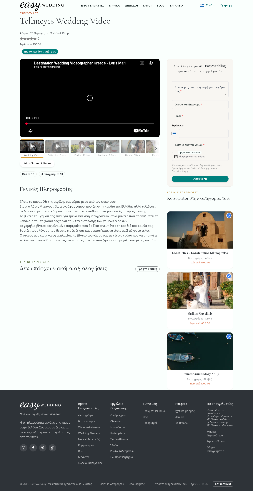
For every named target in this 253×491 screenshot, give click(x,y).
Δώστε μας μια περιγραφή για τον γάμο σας (200, 89)
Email (179, 116)
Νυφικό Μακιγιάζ (89, 439)
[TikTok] (52, 447)
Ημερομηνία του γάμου (192, 156)
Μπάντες (83, 457)
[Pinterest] (42, 447)
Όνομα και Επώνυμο (188, 104)
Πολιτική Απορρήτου (111, 484)
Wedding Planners (89, 433)
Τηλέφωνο (178, 125)
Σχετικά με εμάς (185, 411)
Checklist (115, 421)
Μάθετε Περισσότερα (215, 433)
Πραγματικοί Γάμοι (154, 411)
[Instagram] (23, 447)
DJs (80, 451)
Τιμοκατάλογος (216, 441)
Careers (179, 417)
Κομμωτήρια (86, 445)
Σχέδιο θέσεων (119, 439)
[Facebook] (33, 447)
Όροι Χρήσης (137, 484)
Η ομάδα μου (118, 427)
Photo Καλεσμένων (122, 451)
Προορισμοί (150, 423)
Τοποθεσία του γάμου (189, 144)
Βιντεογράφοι (86, 421)
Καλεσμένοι (117, 433)
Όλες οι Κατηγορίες (90, 463)
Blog (145, 417)
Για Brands (181, 423)
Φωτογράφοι (86, 415)
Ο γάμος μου (118, 415)
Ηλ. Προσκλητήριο (121, 457)
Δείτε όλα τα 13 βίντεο (37, 163)
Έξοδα (114, 445)
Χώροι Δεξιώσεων (89, 427)
